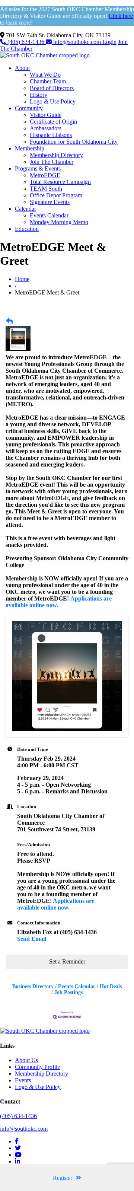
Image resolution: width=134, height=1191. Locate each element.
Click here (121, 16)
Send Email (31, 939)
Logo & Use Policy (53, 101)
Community (29, 108)
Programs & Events (38, 168)
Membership (29, 148)
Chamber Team (48, 81)
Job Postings (68, 992)
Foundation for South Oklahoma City (74, 141)
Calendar (25, 209)
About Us (26, 1060)
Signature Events (50, 202)
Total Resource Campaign (60, 182)
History (38, 95)
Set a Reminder (67, 961)
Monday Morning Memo (59, 222)
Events (23, 1080)
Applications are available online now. (55, 904)
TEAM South (46, 188)
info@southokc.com (77, 42)
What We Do (45, 74)
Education (27, 229)
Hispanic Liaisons (51, 135)
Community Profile (37, 1067)
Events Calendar (49, 215)
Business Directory (33, 986)
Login (109, 42)
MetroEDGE (45, 175)
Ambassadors (45, 128)
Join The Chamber (51, 162)
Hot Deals (111, 986)
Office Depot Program (56, 195)
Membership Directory (56, 155)
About (22, 68)
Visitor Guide (45, 115)
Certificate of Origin (53, 121)
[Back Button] (9, 322)
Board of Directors (52, 88)
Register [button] (62, 1178)
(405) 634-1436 (26, 42)
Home (22, 279)
